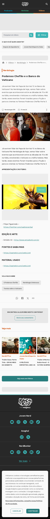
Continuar (33, 511)
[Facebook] (22, 298)
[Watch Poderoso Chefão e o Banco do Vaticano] (25, 127)
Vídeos (11, 62)
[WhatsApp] (16, 298)
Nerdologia (21, 62)
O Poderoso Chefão (11, 282)
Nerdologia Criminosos (31, 282)
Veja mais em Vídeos (25, 378)
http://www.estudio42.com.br (26, 240)
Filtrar (43, 35)
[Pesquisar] (31, 35)
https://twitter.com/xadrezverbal (18, 227)
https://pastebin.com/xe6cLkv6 (17, 253)
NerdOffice (6, 356)
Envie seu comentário (25, 318)
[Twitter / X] (28, 298)
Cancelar (17, 511)
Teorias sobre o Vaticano (13, 288)
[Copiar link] (33, 298)
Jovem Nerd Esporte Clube (28, 357)
